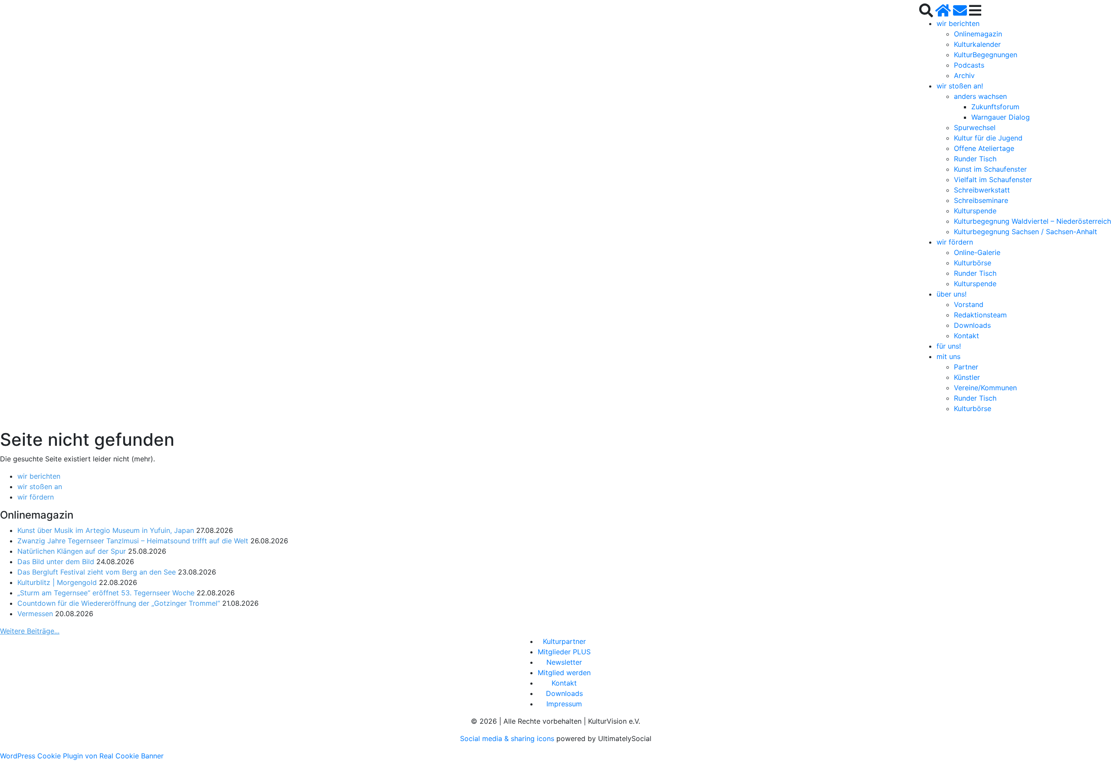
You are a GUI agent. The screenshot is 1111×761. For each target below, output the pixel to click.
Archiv (964, 75)
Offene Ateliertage (984, 148)
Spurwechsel (975, 127)
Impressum (564, 703)
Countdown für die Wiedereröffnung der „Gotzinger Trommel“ (118, 603)
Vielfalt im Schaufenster (993, 179)
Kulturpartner (564, 641)
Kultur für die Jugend (988, 138)
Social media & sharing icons (508, 738)
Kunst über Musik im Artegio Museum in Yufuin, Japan (105, 530)
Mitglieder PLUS (564, 651)
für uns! (949, 346)
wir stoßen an (39, 486)
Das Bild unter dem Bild (55, 561)
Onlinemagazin (978, 33)
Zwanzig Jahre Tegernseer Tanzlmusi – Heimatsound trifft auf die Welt (132, 540)
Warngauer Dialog (1000, 117)
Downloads (972, 325)
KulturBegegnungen (985, 54)
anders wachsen (980, 96)
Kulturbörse (972, 262)
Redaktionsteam (980, 314)
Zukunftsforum (995, 106)
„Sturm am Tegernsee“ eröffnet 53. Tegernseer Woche (105, 592)
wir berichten (958, 23)
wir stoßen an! (960, 86)
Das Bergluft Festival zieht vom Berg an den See (96, 572)
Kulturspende (975, 210)
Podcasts (969, 65)
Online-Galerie (977, 252)
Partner (966, 367)
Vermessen (35, 613)
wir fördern (955, 242)
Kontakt (966, 335)
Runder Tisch (975, 158)
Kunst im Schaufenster (990, 169)
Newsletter (564, 662)
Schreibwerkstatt (982, 190)
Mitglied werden (564, 672)
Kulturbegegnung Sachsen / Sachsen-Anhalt (1025, 231)
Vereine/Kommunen (985, 387)
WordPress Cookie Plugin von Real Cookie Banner (82, 755)
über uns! (951, 294)
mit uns (948, 356)
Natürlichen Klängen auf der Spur (71, 551)
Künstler (967, 377)
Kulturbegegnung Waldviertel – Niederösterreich (1032, 221)
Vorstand (968, 304)
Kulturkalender (977, 44)
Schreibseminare (981, 200)
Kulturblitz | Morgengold (57, 582)
